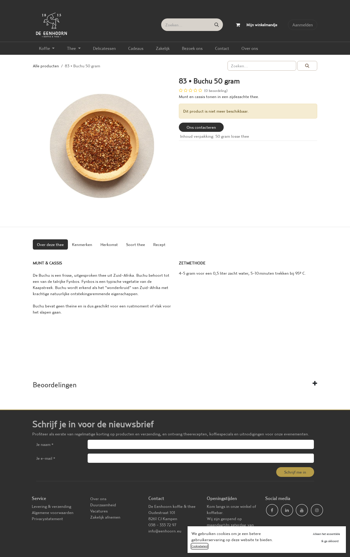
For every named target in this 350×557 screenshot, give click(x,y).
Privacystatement (47, 518)
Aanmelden (302, 24)
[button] (295, 472)
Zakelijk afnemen (105, 517)
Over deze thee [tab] (50, 244)
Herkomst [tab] (109, 244)
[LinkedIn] (287, 510)
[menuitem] (47, 48)
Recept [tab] (159, 244)
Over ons (98, 498)
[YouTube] (302, 510)
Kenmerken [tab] (82, 244)
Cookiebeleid (199, 546)
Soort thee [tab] (135, 244)
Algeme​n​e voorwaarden (53, 512)
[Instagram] (317, 510)
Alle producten (46, 65)
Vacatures (99, 511)
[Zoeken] (216, 24)
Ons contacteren (201, 127)
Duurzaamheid (103, 504)
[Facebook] (272, 510)
